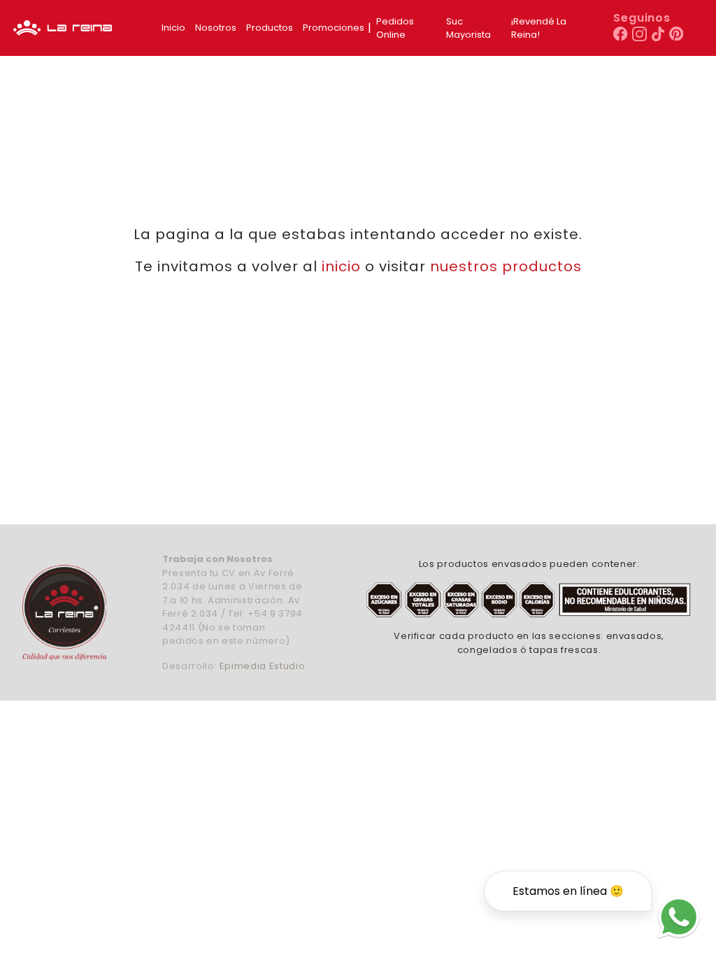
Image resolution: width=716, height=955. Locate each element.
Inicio (173, 27)
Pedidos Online (395, 28)
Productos (269, 27)
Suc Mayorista (468, 28)
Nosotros (215, 27)
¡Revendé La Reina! (538, 28)
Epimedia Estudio (262, 666)
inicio (341, 266)
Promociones (333, 27)
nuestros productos (506, 266)
